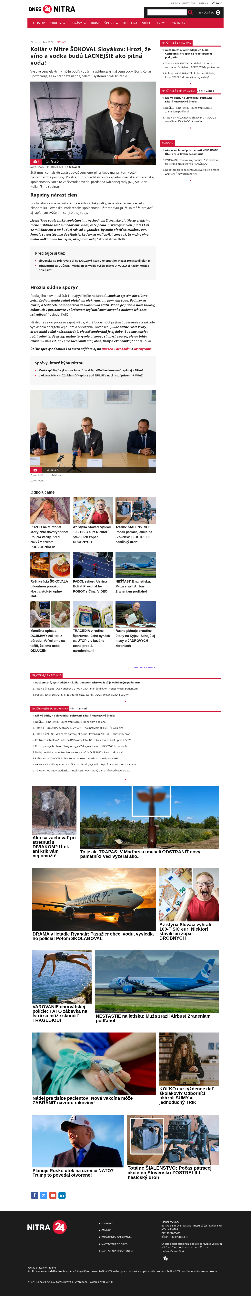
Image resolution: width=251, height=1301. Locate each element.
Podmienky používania (116, 1237)
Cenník (106, 1230)
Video (146, 23)
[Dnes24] (64, 9)
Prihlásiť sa (206, 12)
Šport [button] (110, 23)
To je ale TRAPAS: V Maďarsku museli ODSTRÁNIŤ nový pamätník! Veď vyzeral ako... (83, 770)
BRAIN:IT (108, 1282)
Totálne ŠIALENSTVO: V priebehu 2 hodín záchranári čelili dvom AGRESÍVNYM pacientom (192, 65)
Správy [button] (77, 23)
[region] (78, 9)
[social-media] (164, 1259)
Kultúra (130, 23)
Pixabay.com (72, 166)
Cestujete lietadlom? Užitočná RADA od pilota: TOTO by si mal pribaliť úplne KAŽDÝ (83, 740)
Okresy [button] (56, 23)
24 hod (210, 90)
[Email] (53, 1195)
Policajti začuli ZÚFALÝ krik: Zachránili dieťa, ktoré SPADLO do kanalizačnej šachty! (190, 75)
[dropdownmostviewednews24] (190, 128)
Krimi (95, 23)
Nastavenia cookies (114, 1244)
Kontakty (177, 23)
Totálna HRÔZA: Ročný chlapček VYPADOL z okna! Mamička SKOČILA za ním (190, 119)
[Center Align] (190, 12)
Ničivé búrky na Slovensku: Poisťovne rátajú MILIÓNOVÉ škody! (189, 99)
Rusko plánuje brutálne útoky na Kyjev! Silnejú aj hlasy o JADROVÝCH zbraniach (81, 746)
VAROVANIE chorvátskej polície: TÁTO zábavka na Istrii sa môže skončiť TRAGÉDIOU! (191, 161)
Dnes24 (107, 349)
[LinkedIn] (62, 1195)
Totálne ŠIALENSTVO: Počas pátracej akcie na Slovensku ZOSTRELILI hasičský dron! (83, 734)
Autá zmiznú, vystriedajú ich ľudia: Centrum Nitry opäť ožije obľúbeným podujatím (188, 53)
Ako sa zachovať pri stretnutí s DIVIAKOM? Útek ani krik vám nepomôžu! (191, 152)
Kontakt (107, 1223)
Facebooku (122, 349)
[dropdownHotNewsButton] (190, 180)
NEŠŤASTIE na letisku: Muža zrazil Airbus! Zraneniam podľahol (70, 722)
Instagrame (143, 349)
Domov (39, 23)
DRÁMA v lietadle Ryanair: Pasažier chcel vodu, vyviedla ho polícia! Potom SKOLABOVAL (85, 764)
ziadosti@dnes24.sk (172, 1251)
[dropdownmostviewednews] (190, 84)
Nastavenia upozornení (117, 1251)
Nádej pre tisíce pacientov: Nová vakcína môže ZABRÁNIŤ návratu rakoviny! (192, 171)
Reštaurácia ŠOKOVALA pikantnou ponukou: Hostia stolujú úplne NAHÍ (76, 758)
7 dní (200, 90)
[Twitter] (44, 1195)
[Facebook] (34, 1195)
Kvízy (160, 23)
